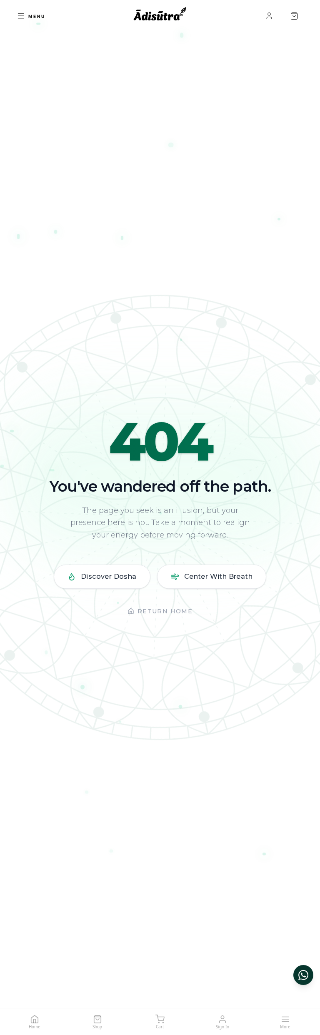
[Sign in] (269, 16)
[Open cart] (294, 16)
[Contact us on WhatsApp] (303, 975)
